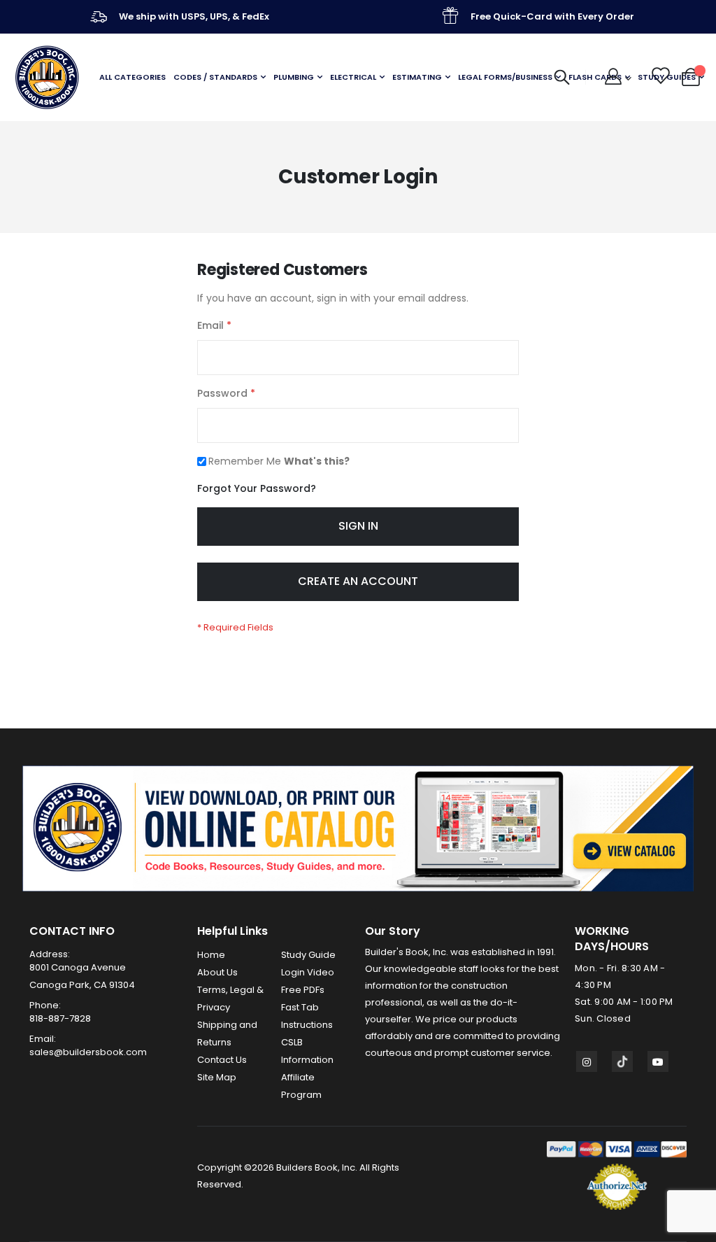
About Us (217, 972)
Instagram (586, 1061)
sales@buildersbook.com (88, 1052)
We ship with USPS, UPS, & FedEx (194, 16)
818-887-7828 (60, 1018)
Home (211, 954)
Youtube (657, 1061)
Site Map (216, 1077)
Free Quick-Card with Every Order (552, 16)
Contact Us (222, 1059)
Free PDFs (302, 989)
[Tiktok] (622, 1061)
